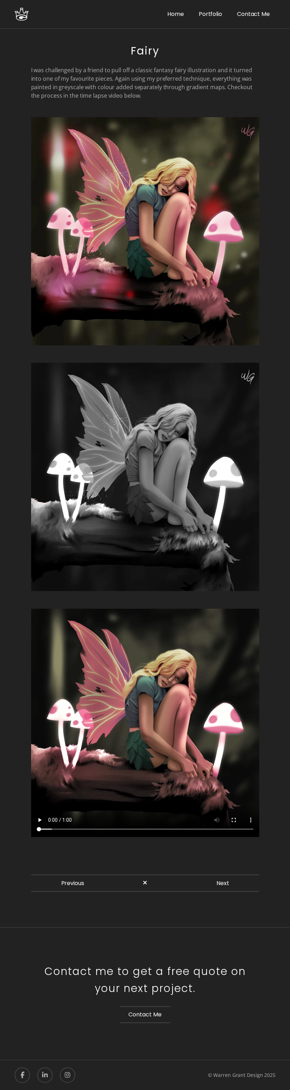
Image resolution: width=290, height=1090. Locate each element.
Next (222, 883)
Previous (72, 883)
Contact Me (144, 1014)
